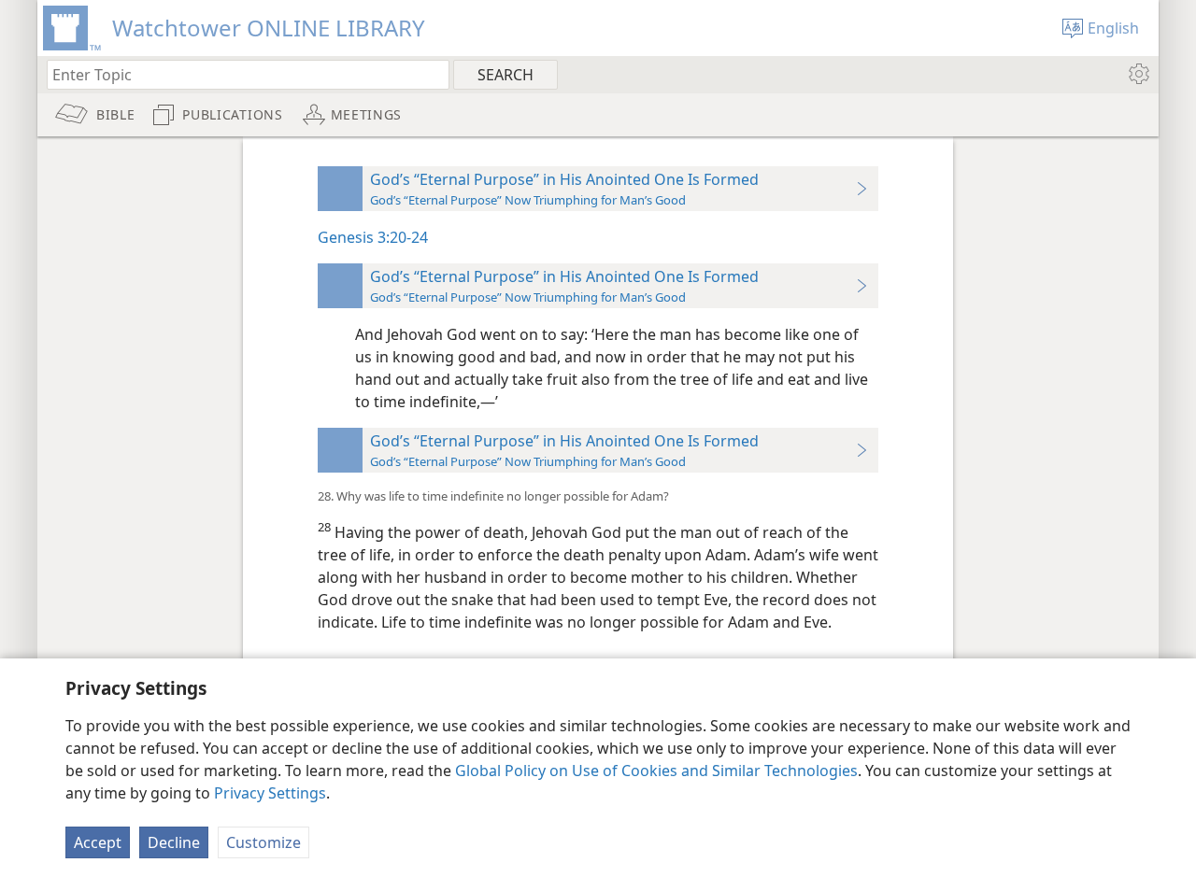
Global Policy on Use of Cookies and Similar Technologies (656, 770)
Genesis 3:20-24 (373, 237)
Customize (263, 842)
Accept (97, 842)
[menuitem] (1137, 74)
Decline (174, 842)
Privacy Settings (270, 793)
